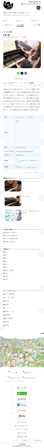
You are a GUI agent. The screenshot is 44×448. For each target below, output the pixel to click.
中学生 (6, 279)
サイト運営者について (23, 425)
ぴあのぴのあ (26, 196)
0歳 (6, 252)
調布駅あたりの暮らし (11, 232)
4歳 (6, 264)
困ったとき (35, 21)
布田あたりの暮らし (10, 241)
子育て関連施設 (9, 294)
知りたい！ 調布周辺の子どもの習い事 (31, 212)
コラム (20, 21)
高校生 (6, 276)
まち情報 (21, 25)
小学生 (6, 273)
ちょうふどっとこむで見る (31, 172)
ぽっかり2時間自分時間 (11, 238)
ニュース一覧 (13, 372)
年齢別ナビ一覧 (14, 378)
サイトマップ (16, 440)
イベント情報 (36, 25)
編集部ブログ (28, 372)
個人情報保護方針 (38, 440)
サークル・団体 (9, 297)
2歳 (6, 258)
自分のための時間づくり (11, 235)
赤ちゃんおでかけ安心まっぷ (32, 4)
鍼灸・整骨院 (9, 318)
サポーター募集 (22, 429)
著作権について (26, 440)
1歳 (6, 255)
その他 (7, 325)
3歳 (6, 261)
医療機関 (7, 315)
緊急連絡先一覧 (36, 2)
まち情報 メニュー (22, 78)
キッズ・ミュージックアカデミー (31, 182)
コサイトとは (23, 422)
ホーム (7, 21)
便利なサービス (9, 311)
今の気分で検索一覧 (29, 378)
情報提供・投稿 (22, 436)
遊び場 (7, 321)
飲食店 (7, 304)
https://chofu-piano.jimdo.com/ (24, 151)
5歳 (6, 267)
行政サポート (8, 25)
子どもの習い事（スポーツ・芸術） (15, 37)
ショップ (7, 308)
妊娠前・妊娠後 (9, 270)
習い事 (7, 301)
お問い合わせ (23, 433)
